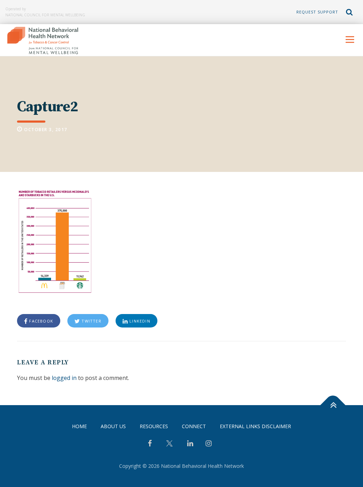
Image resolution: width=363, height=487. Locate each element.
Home (79, 426)
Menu (350, 39)
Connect (194, 426)
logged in (64, 378)
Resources (154, 426)
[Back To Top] (333, 405)
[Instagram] (209, 444)
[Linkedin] (190, 444)
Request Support (317, 12)
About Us (113, 426)
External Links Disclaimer (255, 426)
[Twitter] (169, 446)
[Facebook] (150, 444)
